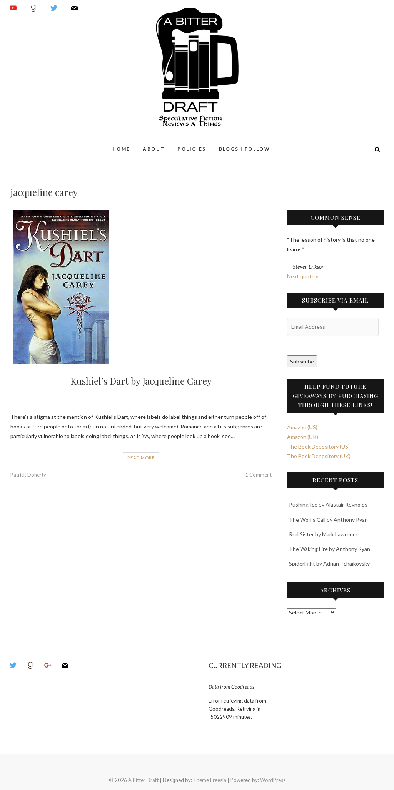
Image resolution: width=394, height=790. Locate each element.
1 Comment (258, 475)
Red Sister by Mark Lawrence (324, 534)
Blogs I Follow (244, 149)
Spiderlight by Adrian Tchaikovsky (329, 563)
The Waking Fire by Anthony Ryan (329, 549)
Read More (141, 457)
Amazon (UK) (302, 436)
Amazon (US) (302, 427)
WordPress (272, 780)
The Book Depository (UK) (319, 456)
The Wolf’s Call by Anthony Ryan (328, 519)
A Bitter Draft (38, 145)
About (154, 149)
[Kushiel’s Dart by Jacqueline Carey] (141, 287)
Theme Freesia (209, 780)
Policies (191, 149)
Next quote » (302, 276)
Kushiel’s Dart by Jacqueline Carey (141, 381)
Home (121, 149)
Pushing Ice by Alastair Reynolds (328, 504)
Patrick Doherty (28, 475)
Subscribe (302, 361)
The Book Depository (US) (318, 446)
